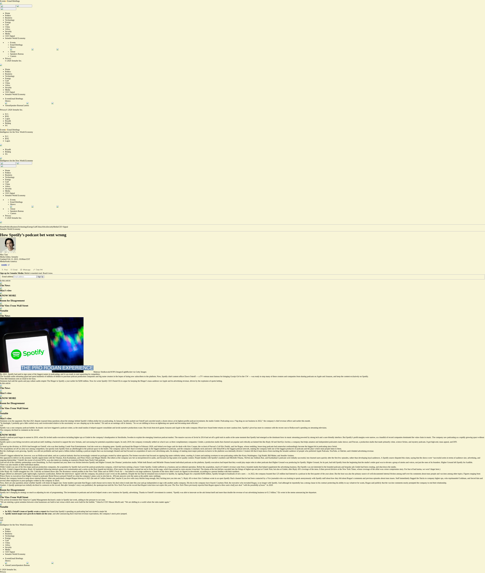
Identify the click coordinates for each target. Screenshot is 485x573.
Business (14, 227)
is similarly (195, 449)
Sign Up (40, 277)
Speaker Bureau (16, 105)
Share (4, 265)
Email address (7, 277)
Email (15, 270)
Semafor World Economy (10, 229)
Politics (8, 227)
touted (14, 514)
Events (2, 1)
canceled (151, 421)
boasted (269, 474)
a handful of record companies (390, 437)
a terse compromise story (393, 469)
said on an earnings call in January (118, 423)
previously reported (196, 485)
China (39, 227)
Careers (13, 56)
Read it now (47, 273)
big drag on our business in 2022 (249, 421)
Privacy (8, 58)
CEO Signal (63, 227)
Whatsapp (26, 270)
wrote (36, 511)
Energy (30, 227)
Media (55, 227)
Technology (22, 227)
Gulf (35, 227)
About (12, 52)
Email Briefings (13, 1)
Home (2, 227)
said (122, 449)
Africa (44, 227)
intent (56, 460)
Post (6, 270)
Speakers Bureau (17, 54)
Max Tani (4, 255)
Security (50, 227)
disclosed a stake (54, 500)
